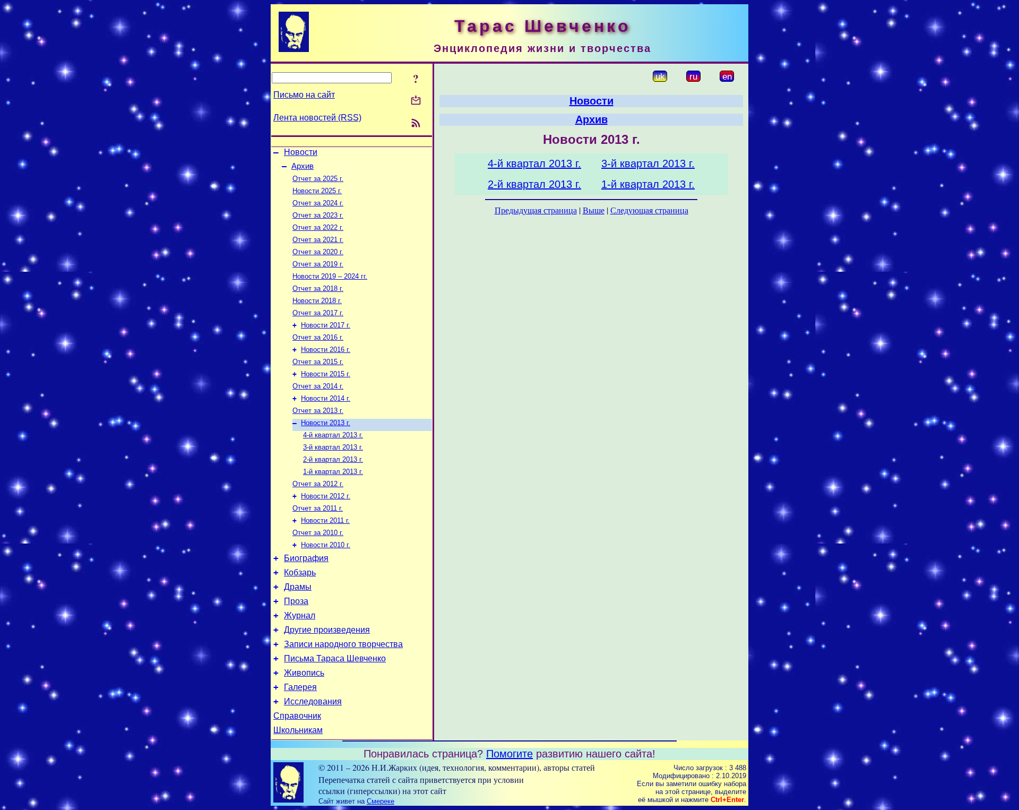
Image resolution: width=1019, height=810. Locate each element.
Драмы (298, 586)
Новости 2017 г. (325, 325)
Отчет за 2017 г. (317, 313)
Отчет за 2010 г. (317, 533)
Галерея (300, 687)
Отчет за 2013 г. (317, 411)
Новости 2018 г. (317, 301)
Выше (594, 210)
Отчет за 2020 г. (317, 252)
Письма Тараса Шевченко (335, 658)
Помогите (509, 754)
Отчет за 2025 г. (317, 179)
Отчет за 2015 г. (317, 362)
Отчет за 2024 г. (317, 203)
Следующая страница (649, 210)
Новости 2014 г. (325, 398)
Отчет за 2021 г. (317, 240)
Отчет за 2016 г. (317, 337)
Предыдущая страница (536, 210)
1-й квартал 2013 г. (333, 472)
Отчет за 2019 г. (317, 264)
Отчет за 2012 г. (317, 484)
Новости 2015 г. (325, 374)
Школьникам (298, 730)
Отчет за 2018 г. (317, 288)
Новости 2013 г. (325, 423)
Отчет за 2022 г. (317, 227)
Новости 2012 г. (325, 496)
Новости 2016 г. (325, 350)
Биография (306, 558)
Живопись (304, 672)
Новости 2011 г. (325, 520)
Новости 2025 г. (317, 191)
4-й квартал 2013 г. (333, 435)
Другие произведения (327, 629)
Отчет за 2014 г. (317, 386)
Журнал (299, 615)
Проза (296, 601)
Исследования (313, 701)
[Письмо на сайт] (415, 101)
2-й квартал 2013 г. (333, 459)
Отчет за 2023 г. (317, 215)
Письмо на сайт (304, 94)
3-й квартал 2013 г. (333, 447)
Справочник (297, 715)
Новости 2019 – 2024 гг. (329, 276)
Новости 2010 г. (325, 545)
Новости (300, 152)
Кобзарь (300, 572)
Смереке (380, 801)
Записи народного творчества (343, 644)
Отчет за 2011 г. (317, 508)
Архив (302, 166)
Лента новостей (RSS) (317, 117)
